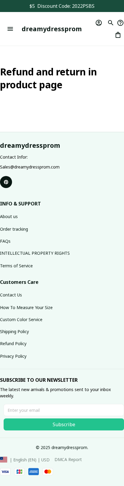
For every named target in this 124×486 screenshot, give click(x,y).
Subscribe (64, 424)
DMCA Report (68, 459)
